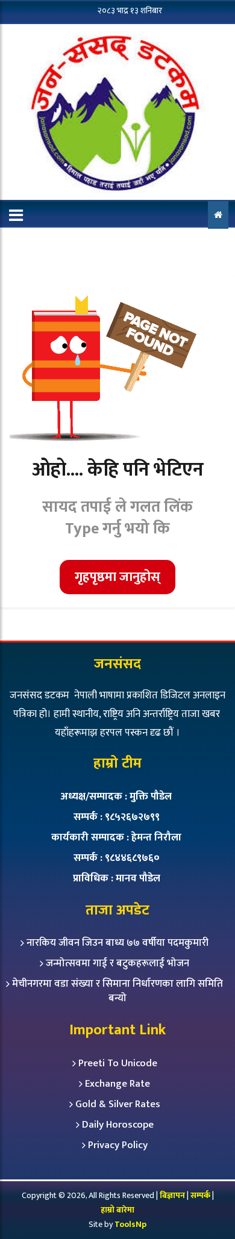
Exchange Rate (117, 1083)
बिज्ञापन (172, 1195)
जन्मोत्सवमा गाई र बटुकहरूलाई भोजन (117, 963)
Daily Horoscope (118, 1124)
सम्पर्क (201, 1195)
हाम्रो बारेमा (117, 1210)
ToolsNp (130, 1224)
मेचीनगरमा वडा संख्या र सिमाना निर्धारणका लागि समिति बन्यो (117, 991)
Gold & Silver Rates (117, 1104)
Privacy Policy (118, 1145)
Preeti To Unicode (117, 1063)
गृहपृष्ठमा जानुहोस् (117, 577)
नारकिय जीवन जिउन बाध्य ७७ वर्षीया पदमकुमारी (117, 942)
